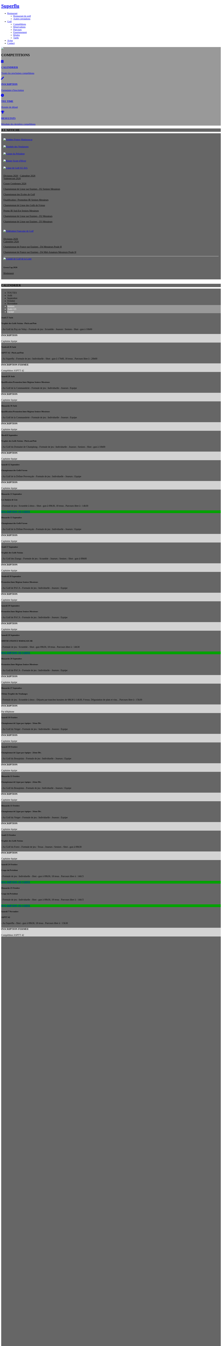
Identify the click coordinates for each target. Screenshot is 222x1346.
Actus (10, 40)
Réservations (19, 27)
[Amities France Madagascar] (17, 139)
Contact (11, 43)
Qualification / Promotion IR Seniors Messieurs (25, 200)
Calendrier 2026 (27, 175)
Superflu (10, 6)
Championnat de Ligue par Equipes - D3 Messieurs (27, 221)
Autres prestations (21, 18)
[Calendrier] (2, 61)
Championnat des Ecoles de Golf (19, 194)
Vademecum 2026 (12, 178)
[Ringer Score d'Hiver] (14, 161)
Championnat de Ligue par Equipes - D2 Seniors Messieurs (31, 189)
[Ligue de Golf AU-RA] (15, 168)
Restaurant (12, 13)
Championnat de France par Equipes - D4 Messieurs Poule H (32, 246)
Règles (16, 35)
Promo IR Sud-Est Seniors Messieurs (21, 210)
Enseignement (20, 32)
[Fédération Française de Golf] (18, 231)
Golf (9, 21)
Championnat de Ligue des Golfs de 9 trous (24, 205)
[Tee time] (2, 95)
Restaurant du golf (22, 16)
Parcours (17, 29)
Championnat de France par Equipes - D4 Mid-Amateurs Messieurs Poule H (39, 252)
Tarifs (16, 37)
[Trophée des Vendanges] (16, 146)
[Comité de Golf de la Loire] (17, 259)
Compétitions (19, 24)
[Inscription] (2, 78)
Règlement (8, 273)
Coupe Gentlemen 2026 (14, 183)
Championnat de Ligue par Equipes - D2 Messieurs (27, 216)
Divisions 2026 (10, 175)
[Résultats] (2, 112)
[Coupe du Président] (14, 153)
